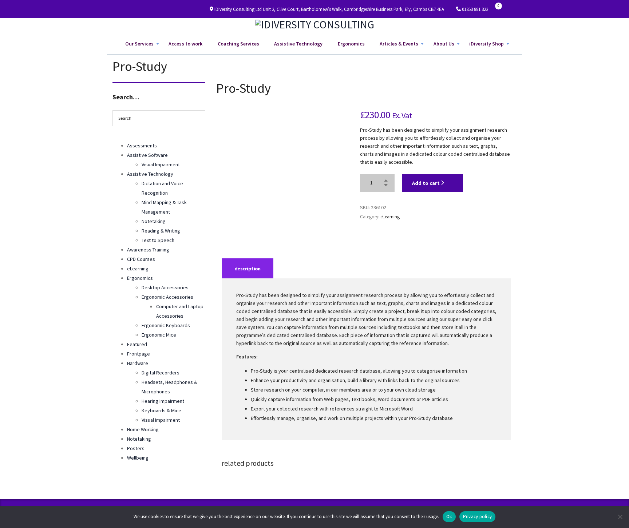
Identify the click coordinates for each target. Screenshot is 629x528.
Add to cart (426, 183)
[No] (620, 516)
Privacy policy (477, 516)
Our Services (139, 43)
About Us (444, 43)
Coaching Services (238, 43)
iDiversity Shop (486, 43)
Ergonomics (351, 43)
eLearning (390, 217)
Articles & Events (399, 43)
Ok (449, 516)
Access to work (185, 43)
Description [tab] (247, 268)
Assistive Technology (298, 43)
